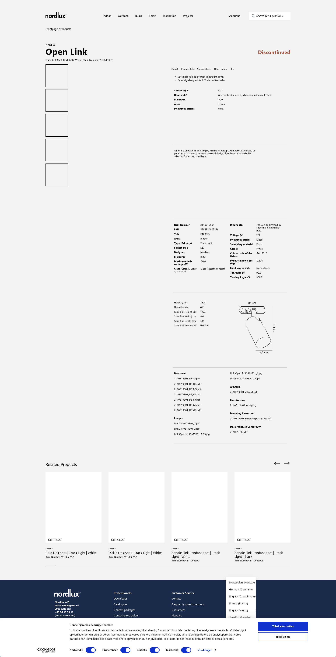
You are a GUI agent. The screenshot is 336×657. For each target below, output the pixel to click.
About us (234, 15)
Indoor (107, 15)
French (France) (238, 603)
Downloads (120, 598)
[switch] (125, 650)
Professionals (122, 593)
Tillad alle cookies (283, 626)
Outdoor (123, 15)
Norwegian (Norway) (242, 582)
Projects (188, 15)
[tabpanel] (230, 108)
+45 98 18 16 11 (64, 612)
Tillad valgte (283, 636)
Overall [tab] (174, 69)
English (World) (238, 610)
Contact (176, 598)
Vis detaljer (205, 650)
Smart (152, 15)
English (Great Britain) (242, 596)
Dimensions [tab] (220, 69)
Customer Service (183, 593)
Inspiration (169, 15)
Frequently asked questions (188, 604)
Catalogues (120, 604)
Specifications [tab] (204, 69)
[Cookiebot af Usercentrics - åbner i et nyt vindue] (46, 650)
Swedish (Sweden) (240, 617)
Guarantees (178, 610)
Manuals (177, 615)
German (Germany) (241, 589)
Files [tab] (231, 69)
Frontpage (52, 29)
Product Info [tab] (187, 69)
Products (65, 29)
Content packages (124, 610)
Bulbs (138, 15)
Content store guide (126, 615)
